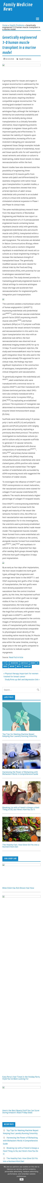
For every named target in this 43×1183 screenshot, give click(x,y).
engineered (14, 663)
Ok (22, 1179)
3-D (4, 663)
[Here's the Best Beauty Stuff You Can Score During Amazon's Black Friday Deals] (21, 1087)
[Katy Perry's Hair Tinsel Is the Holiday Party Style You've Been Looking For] (21, 897)
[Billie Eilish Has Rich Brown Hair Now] (21, 865)
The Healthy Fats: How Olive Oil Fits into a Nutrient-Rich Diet (20, 845)
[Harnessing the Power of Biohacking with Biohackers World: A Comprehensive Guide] (21, 768)
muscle (19, 666)
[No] (40, 1173)
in (37, 663)
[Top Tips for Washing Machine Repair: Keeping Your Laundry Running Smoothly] (21, 730)
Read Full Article (16, 657)
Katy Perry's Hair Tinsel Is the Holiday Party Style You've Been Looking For (21, 1077)
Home (5, 25)
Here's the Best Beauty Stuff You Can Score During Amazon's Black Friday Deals (20, 1111)
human (32, 663)
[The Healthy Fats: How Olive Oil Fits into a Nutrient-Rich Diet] (21, 841)
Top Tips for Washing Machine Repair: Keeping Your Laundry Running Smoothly (19, 735)
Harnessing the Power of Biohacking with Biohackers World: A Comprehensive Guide (20, 773)
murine (12, 666)
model (5, 666)
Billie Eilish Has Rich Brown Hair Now (18, 888)
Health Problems (17, 25)
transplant (27, 666)
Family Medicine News (18, 7)
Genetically (24, 663)
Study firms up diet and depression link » (22, 679)
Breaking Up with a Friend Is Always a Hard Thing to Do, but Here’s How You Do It (20, 808)
